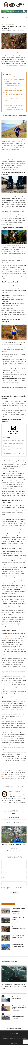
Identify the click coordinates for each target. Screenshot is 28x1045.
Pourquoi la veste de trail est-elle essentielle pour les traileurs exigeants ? (18, 910)
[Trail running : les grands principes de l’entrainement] (5, 947)
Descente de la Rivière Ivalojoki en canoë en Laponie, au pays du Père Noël (19, 1007)
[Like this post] (18, 786)
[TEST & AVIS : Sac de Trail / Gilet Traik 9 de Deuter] (5, 938)
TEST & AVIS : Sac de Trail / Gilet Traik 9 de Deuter (18, 936)
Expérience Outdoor (11, 30)
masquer (10, 74)
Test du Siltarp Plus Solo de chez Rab (18, 918)
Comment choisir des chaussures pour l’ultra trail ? (18, 927)
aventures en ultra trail (6, 776)
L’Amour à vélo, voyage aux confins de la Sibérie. (18, 997)
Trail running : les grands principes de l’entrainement (18, 945)
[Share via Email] (22, 786)
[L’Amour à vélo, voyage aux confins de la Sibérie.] (5, 999)
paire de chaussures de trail (8, 636)
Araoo (14, 1039)
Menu (6, 17)
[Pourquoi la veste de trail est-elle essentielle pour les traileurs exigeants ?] (5, 911)
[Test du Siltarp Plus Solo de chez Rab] (5, 920)
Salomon (3, 459)
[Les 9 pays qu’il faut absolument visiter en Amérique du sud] (5, 1017)
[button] (2, 838)
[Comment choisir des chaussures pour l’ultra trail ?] (5, 929)
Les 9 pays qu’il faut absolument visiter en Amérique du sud (19, 1015)
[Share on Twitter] (21, 786)
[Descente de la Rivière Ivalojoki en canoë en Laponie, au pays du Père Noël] (5, 1008)
